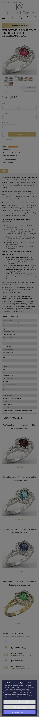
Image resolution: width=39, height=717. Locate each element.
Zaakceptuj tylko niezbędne (19, 702)
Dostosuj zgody (19, 707)
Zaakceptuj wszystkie (19, 712)
